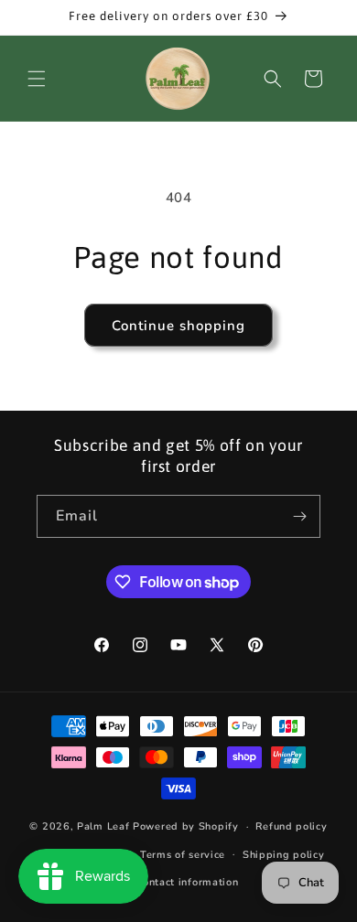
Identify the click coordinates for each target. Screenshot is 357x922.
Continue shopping (178, 325)
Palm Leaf (103, 826)
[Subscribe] (299, 516)
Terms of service (182, 855)
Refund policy (291, 826)
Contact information (186, 882)
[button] (36, 79)
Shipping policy (284, 855)
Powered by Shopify (186, 826)
